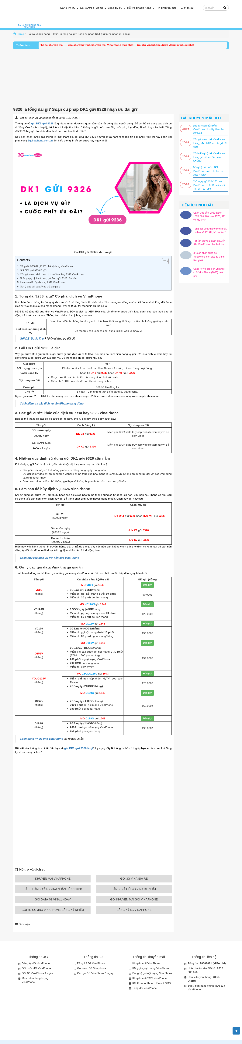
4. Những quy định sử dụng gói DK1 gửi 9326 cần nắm (47, 278)
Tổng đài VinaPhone (144, 987)
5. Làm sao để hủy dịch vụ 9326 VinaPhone (41, 282)
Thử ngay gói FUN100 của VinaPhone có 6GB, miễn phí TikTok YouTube (209, 185)
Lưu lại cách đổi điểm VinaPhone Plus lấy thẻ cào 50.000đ (208, 129)
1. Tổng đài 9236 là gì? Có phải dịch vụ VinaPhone (45, 266)
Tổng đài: (207, 963)
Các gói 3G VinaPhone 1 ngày (95, 973)
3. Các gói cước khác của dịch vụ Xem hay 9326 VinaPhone (50, 274)
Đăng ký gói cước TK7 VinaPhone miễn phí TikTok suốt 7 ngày (208, 171)
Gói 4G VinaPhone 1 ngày (37, 973)
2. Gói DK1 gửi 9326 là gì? (32, 270)
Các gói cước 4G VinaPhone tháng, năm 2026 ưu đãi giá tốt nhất (210, 143)
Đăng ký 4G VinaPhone (36, 963)
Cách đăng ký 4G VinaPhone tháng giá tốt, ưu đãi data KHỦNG (209, 157)
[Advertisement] (121, 77)
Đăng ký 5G (115, 7)
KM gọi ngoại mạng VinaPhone (150, 968)
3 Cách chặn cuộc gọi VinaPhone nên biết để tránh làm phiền (208, 256)
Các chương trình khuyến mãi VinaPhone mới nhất (86, 44)
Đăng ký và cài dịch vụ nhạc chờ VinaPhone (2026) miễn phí (209, 272)
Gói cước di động (91, 7)
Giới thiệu (187, 7)
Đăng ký (147, 585)
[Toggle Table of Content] (163, 261)
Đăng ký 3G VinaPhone (91, 963)
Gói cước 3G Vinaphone (91, 968)
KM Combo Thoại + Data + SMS (151, 983)
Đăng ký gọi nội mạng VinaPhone (152, 973)
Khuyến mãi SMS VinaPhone (149, 978)
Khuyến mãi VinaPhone (146, 963)
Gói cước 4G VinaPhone (36, 968)
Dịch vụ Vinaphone (40, 117)
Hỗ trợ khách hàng (139, 7)
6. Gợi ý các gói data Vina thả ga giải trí (39, 286)
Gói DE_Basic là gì (32, 338)
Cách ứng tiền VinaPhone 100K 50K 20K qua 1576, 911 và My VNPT (209, 216)
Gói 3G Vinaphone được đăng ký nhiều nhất (151, 44)
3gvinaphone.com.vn (40, 140)
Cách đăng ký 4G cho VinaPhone (41, 738)
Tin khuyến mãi (166, 7)
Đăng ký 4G (67, 7)
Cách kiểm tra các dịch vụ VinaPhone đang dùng (52, 403)
